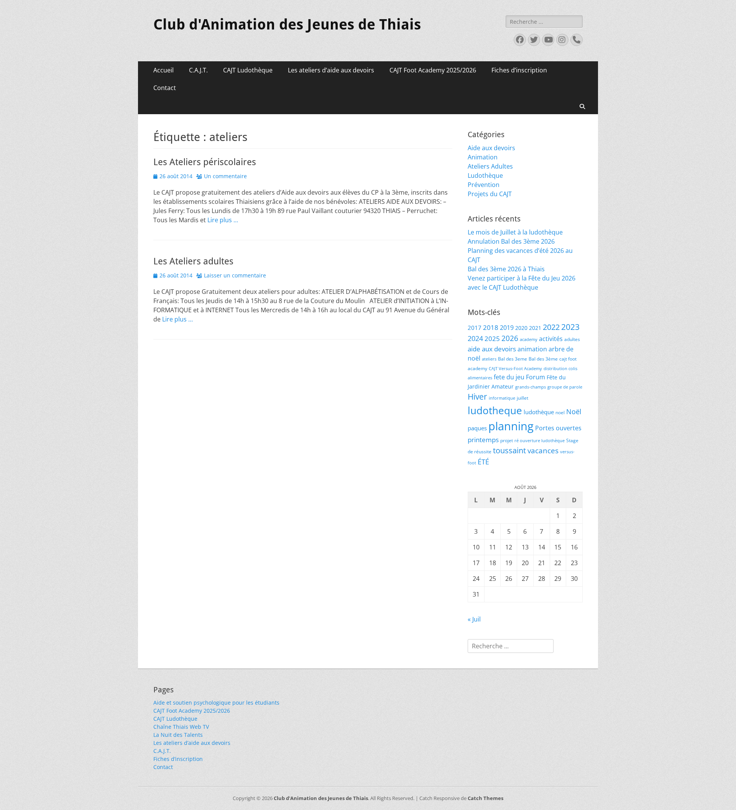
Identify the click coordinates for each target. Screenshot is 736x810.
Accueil (163, 70)
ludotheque (495, 410)
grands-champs (530, 387)
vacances (543, 450)
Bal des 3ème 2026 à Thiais (506, 269)
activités (551, 338)
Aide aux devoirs (491, 148)
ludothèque (539, 412)
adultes (572, 339)
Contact (164, 88)
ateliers (489, 359)
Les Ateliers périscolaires (204, 162)
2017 (474, 327)
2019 (507, 327)
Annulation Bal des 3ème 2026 (511, 241)
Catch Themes (485, 798)
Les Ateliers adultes (193, 261)
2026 (509, 338)
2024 (475, 338)
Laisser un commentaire (235, 275)
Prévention (483, 184)
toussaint (509, 450)
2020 (521, 327)
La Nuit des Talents (178, 734)
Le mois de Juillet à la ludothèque (515, 232)
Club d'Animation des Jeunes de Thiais (287, 24)
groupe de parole (564, 387)
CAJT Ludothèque (248, 70)
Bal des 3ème (543, 359)
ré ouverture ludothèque (539, 440)
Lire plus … (222, 220)
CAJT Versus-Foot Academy (515, 368)
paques (477, 428)
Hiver (477, 396)
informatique (502, 398)
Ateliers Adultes (490, 166)
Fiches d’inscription (519, 70)
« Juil (474, 619)
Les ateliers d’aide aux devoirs (331, 70)
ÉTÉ (483, 461)
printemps (483, 439)
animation (532, 349)
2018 (490, 327)
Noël (574, 411)
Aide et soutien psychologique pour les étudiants (216, 702)
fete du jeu (509, 376)
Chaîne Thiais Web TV (181, 726)
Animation (483, 157)
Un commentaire (225, 176)
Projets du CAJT (490, 194)
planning (511, 426)
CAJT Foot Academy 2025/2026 (432, 70)
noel (560, 412)
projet (506, 440)
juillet (522, 398)
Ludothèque (485, 175)
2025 (492, 338)
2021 (535, 327)
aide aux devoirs (492, 348)
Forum (535, 376)
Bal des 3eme (512, 359)
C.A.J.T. (198, 70)
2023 (570, 326)
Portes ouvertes (558, 428)
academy (528, 339)
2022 (551, 327)
